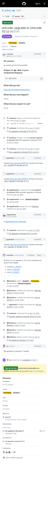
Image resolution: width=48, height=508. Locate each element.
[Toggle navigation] (3, 3)
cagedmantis (11, 215)
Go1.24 (9, 300)
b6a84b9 (40, 123)
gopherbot (10, 158)
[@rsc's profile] (4, 346)
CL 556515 (15, 272)
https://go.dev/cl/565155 (19, 244)
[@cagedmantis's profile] (4, 215)
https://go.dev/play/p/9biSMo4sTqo (17, 90)
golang (7, 10)
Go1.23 (9, 293)
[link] (11, 118)
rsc (7, 346)
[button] (41, 79)
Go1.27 (9, 332)
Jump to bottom (8, 49)
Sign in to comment (36, 371)
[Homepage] (24, 3)
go (14, 10)
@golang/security (12, 221)
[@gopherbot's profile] (4, 158)
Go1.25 (9, 307)
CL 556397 (17, 267)
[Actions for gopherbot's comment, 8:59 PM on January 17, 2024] (44, 173)
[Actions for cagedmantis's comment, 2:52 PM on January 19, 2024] (44, 214)
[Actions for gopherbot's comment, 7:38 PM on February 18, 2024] (44, 239)
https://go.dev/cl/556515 (19, 179)
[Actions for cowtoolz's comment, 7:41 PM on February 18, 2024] (44, 255)
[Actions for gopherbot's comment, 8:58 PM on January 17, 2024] (44, 158)
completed (26, 360)
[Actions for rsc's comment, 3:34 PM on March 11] (44, 346)
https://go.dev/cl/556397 (19, 163)
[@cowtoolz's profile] (4, 55)
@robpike (22, 221)
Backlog (35, 206)
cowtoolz (9, 54)
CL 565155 (16, 269)
